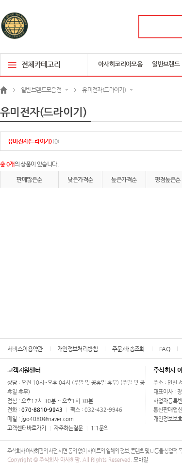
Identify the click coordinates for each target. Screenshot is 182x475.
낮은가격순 (80, 179)
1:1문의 (100, 428)
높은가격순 (123, 179)
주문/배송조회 (128, 348)
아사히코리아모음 (120, 63)
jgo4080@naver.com (47, 419)
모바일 (140, 460)
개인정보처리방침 (77, 348)
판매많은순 (29, 179)
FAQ (164, 348)
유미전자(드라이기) (33, 141)
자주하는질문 (68, 428)
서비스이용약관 (25, 348)
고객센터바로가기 (26, 428)
